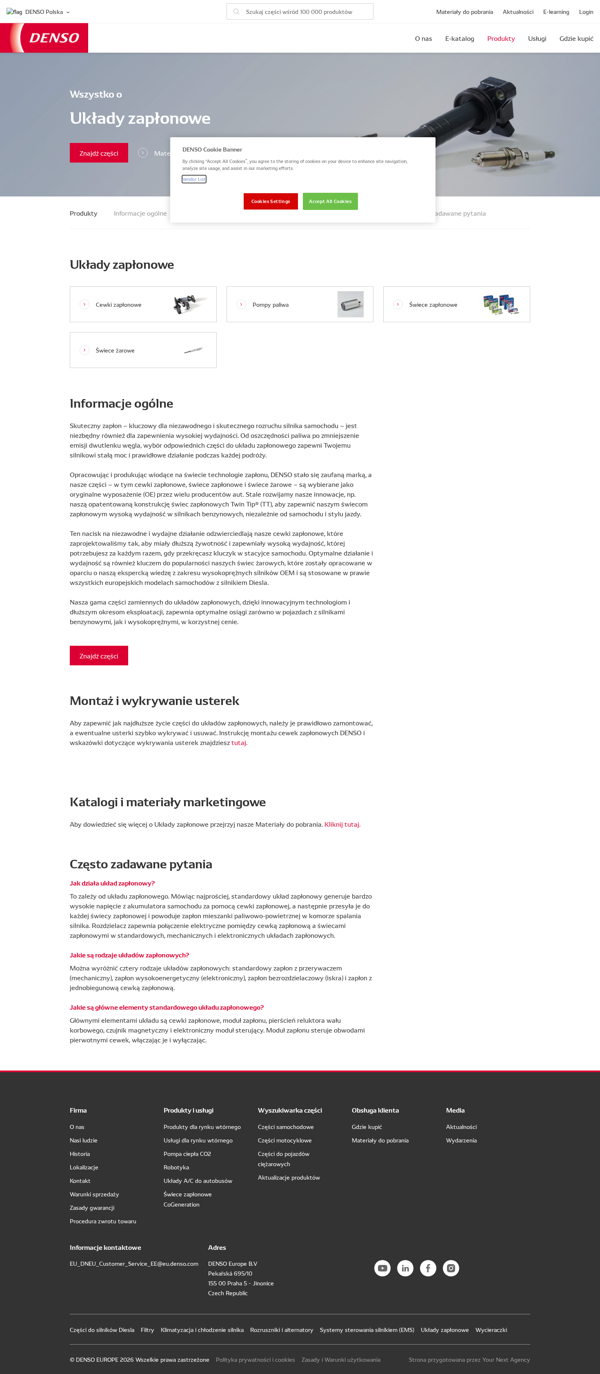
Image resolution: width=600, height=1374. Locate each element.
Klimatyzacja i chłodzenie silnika (202, 1329)
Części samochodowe (286, 1126)
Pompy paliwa (271, 304)
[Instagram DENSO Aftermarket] (451, 1268)
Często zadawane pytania (448, 212)
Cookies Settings (270, 201)
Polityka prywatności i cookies (255, 1359)
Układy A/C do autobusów (198, 1180)
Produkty (501, 38)
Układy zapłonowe (445, 1329)
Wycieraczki (491, 1329)
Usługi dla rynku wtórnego (198, 1140)
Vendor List (194, 179)
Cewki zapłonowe (119, 304)
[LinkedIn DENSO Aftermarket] (405, 1268)
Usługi (537, 38)
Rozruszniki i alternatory (281, 1329)
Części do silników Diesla (102, 1329)
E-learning (556, 11)
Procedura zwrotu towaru (103, 1221)
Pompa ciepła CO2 (187, 1153)
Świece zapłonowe (433, 304)
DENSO (44, 38)
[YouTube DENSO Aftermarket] (382, 1268)
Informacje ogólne (140, 212)
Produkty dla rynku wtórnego (202, 1126)
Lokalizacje (84, 1167)
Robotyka (176, 1167)
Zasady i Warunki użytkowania (341, 1359)
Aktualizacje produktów (289, 1177)
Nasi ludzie (84, 1140)
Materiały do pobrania (464, 11)
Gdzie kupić (576, 38)
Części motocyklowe (285, 1140)
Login (586, 11)
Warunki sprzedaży (94, 1194)
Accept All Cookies (330, 201)
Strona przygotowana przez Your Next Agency (469, 1359)
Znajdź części (99, 152)
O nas (423, 38)
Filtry (147, 1329)
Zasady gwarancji (92, 1207)
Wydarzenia (461, 1140)
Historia (80, 1153)
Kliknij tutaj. (342, 823)
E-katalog (459, 38)
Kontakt (80, 1180)
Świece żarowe (115, 350)
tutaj (238, 742)
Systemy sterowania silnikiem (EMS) (367, 1329)
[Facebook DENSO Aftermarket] (428, 1268)
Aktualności (518, 11)
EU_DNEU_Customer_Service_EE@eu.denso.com (134, 1263)
